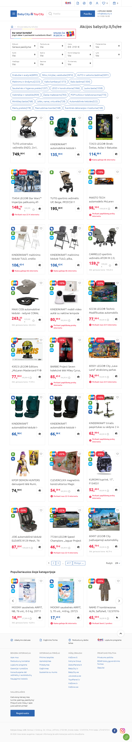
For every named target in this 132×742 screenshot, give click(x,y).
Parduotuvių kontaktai (20, 661)
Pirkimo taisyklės (46, 657)
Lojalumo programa (18, 665)
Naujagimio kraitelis (19, 679)
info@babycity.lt (104, 14)
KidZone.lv (73, 683)
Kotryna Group (74, 661)
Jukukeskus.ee (74, 676)
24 (116, 563)
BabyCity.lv (73, 668)
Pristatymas (44, 665)
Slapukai (100, 668)
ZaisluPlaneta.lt (75, 665)
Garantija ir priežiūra (19, 668)
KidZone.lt (72, 657)
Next (119, 601)
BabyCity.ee (73, 672)
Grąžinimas (44, 668)
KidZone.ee (73, 687)
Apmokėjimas (45, 661)
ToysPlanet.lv (74, 680)
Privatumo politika (105, 657)
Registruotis (22, 713)
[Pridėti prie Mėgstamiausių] (41, 118)
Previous (13, 601)
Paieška (88, 13)
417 (69, 563)
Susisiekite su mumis (48, 672)
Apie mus (14, 657)
